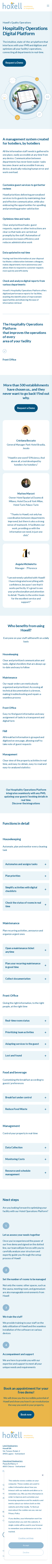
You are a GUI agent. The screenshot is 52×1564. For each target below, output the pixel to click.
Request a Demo (14, 62)
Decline (26, 1552)
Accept (26, 1545)
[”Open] (48, 5)
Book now (26, 1414)
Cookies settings (26, 1538)
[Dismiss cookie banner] (43, 1475)
